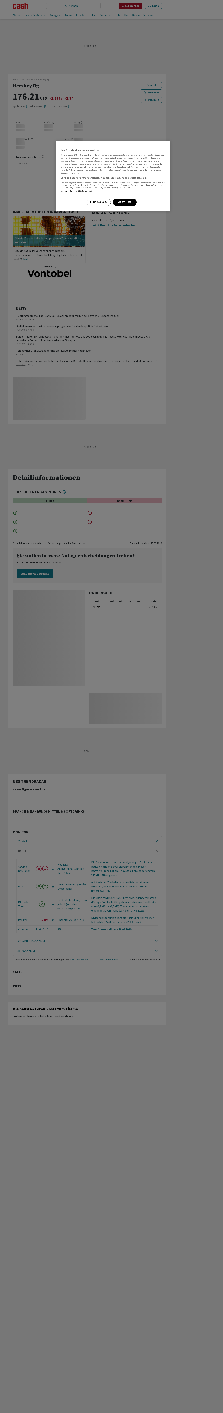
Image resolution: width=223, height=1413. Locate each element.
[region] (113, 176)
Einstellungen (98, 202)
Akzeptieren (125, 202)
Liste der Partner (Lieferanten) (76, 191)
